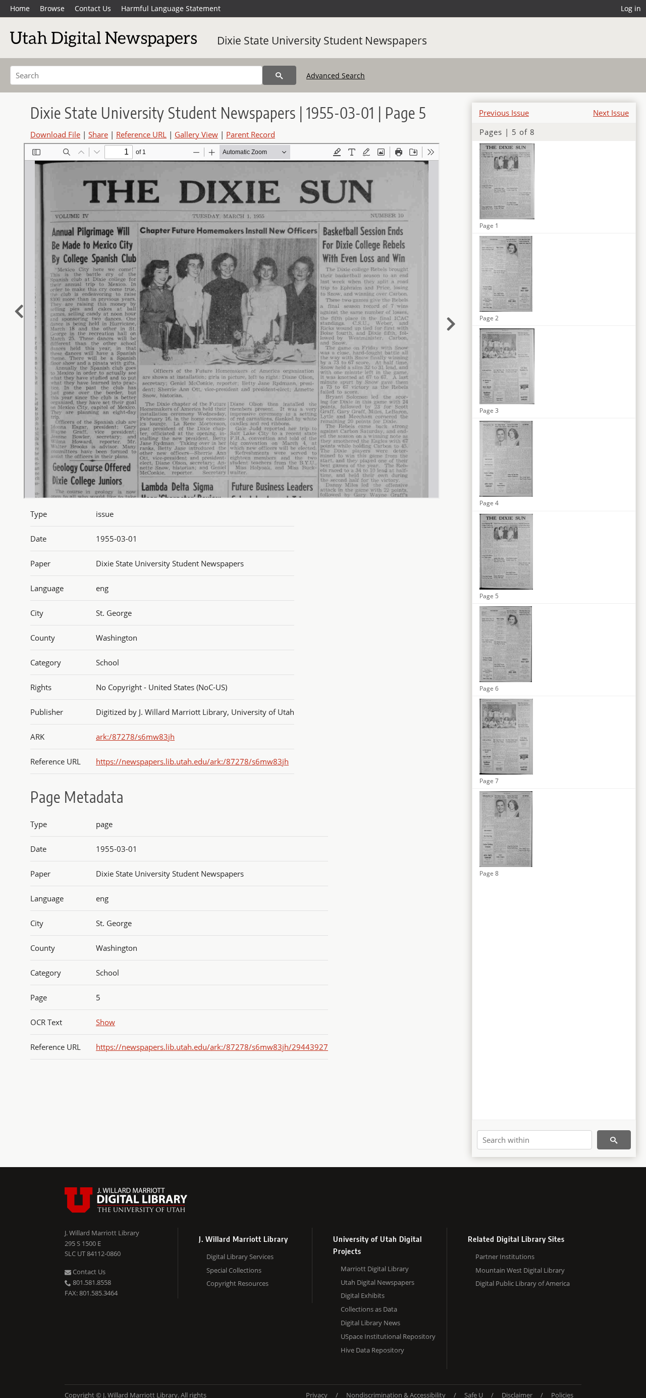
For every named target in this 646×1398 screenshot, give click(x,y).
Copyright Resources (237, 1283)
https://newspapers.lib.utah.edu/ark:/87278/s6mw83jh (192, 761)
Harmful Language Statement (171, 8)
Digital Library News (370, 1322)
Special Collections (233, 1270)
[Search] (279, 75)
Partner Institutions (504, 1256)
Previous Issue (504, 113)
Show (105, 1022)
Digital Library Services (240, 1256)
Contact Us (93, 8)
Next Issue (611, 113)
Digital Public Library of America (522, 1283)
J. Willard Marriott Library (102, 1232)
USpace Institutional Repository (388, 1336)
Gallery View (196, 134)
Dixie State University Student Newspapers (322, 40)
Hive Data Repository (372, 1350)
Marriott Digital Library (375, 1268)
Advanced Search (335, 75)
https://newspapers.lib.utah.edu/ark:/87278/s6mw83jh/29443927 (212, 1047)
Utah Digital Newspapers (377, 1282)
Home (20, 8)
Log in (631, 8)
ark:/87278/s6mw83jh (135, 737)
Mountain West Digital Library (520, 1270)
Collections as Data (369, 1309)
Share (98, 134)
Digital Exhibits (363, 1295)
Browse (52, 8)
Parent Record (250, 134)
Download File (55, 134)
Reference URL (141, 134)
